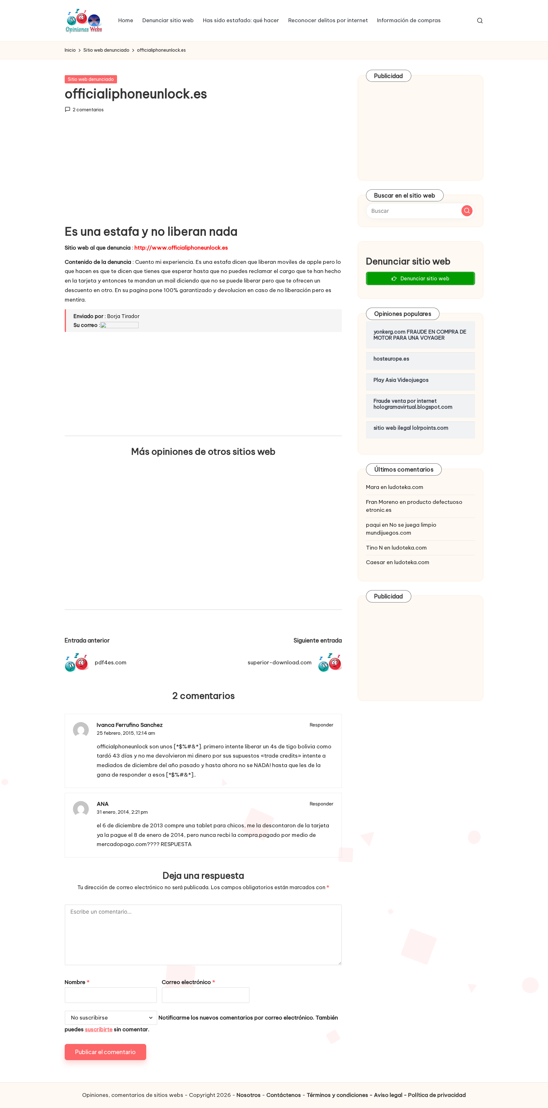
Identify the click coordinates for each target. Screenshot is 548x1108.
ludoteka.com (405, 487)
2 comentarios (88, 110)
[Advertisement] (203, 174)
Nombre (77, 982)
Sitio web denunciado (91, 79)
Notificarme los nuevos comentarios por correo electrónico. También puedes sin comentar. (201, 1023)
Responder (322, 725)
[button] (467, 210)
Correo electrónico (188, 982)
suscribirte (99, 1029)
